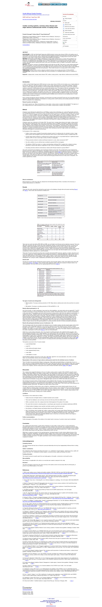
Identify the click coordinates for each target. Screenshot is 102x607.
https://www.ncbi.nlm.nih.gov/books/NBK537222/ (62, 498)
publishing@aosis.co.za (51, 605)
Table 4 (49, 357)
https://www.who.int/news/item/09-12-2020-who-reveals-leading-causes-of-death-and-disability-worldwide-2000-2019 (47, 473)
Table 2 (26, 190)
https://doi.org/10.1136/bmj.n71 (44, 509)
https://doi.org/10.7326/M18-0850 (30, 506)
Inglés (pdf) (67, 22)
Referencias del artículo (69, 26)
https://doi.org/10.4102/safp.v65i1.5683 (30, 19)
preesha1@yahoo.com (27, 589)
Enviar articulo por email (70, 34)
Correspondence (26, 44)
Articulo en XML (68, 24)
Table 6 (69, 365)
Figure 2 (43, 329)
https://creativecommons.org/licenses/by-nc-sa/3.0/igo (34, 477)
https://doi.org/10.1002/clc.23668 (30, 495)
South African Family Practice (32, 13)
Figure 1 (76, 189)
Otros (65, 42)
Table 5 (64, 365)
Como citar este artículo (70, 28)
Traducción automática (69, 32)
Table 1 (59, 152)
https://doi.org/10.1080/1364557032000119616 (32, 501)
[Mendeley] (63, 42)
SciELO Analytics (68, 18)
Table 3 (36, 262)
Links (76, 473)
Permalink (66, 46)
